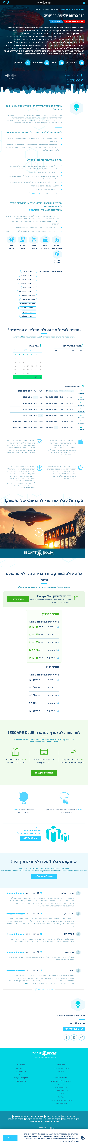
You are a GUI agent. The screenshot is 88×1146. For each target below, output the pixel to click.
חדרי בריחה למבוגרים (28, 275)
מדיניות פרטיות (21, 1071)
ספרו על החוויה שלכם (44, 876)
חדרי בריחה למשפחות (28, 283)
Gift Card (61, 1097)
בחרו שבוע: (35, 345)
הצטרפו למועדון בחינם (44, 772)
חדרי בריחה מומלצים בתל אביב (61, 1100)
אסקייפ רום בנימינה (52, 1116)
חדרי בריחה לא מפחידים (27, 291)
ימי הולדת (61, 1084)
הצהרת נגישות (21, 1068)
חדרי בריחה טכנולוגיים (27, 304)
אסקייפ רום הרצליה (20, 1116)
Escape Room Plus (28, 308)
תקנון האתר (21, 1074)
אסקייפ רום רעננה (38, 193)
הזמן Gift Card (30, 838)
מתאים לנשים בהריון (28, 300)
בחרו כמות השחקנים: (73, 345)
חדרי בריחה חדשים (29, 271)
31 (36, 377)
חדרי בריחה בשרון (29, 312)
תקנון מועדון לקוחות (21, 1078)
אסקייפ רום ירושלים (51, 1121)
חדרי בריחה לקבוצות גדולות (26, 279)
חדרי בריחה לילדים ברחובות (61, 1081)
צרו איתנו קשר (21, 1081)
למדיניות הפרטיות (66, 1141)
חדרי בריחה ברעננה (67, 9)
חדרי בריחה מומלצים (61, 1090)
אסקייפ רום (80, 9)
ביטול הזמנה (21, 1065)
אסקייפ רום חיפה (68, 1116)
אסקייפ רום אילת (35, 1121)
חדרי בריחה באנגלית (28, 316)
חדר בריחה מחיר (61, 1103)
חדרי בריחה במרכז (29, 287)
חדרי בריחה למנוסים (28, 296)
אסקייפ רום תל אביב (52, 1119)
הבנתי (10, 1137)
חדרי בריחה (61, 1074)
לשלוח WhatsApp (73, 84)
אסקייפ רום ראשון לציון (34, 1119)
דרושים (61, 1094)
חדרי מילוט (61, 1065)
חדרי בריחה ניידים (61, 1087)
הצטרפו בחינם (18, 599)
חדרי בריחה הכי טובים (61, 1068)
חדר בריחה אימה (61, 1078)
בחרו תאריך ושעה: (74, 386)
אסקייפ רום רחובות (16, 1119)
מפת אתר (61, 1071)
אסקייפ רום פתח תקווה (71, 1119)
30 (40, 377)
